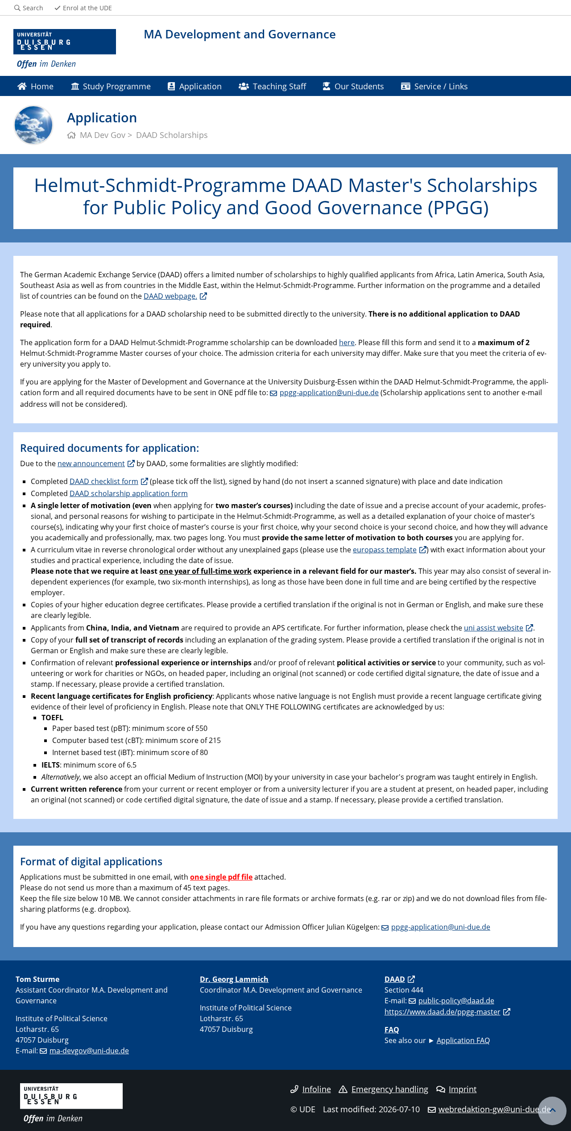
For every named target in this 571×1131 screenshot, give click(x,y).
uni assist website (493, 628)
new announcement (91, 463)
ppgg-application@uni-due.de (329, 392)
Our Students (359, 86)
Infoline (316, 1089)
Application (200, 86)
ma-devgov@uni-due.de (89, 1051)
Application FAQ (463, 1040)
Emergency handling (390, 1089)
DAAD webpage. (170, 296)
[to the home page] (64, 49)
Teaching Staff (279, 86)
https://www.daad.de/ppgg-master (443, 1012)
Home (42, 86)
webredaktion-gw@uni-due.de (495, 1109)
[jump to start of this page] (552, 1111)
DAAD (395, 979)
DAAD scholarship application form (129, 493)
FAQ (392, 1030)
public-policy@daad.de (456, 1001)
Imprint (462, 1089)
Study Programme (117, 86)
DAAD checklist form (104, 481)
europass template (385, 550)
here (347, 342)
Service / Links (441, 86)
